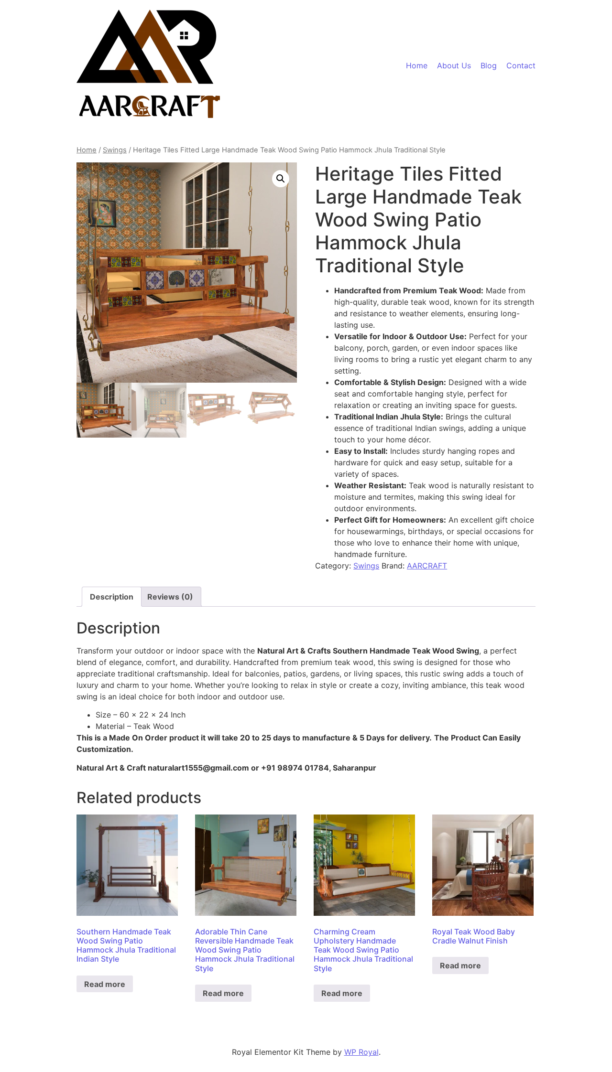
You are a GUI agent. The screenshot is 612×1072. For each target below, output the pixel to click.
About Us (454, 65)
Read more (104, 984)
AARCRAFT (427, 565)
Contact (521, 65)
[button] (280, 178)
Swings (115, 150)
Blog (489, 65)
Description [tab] (111, 596)
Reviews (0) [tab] (170, 596)
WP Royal (361, 1052)
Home (416, 65)
